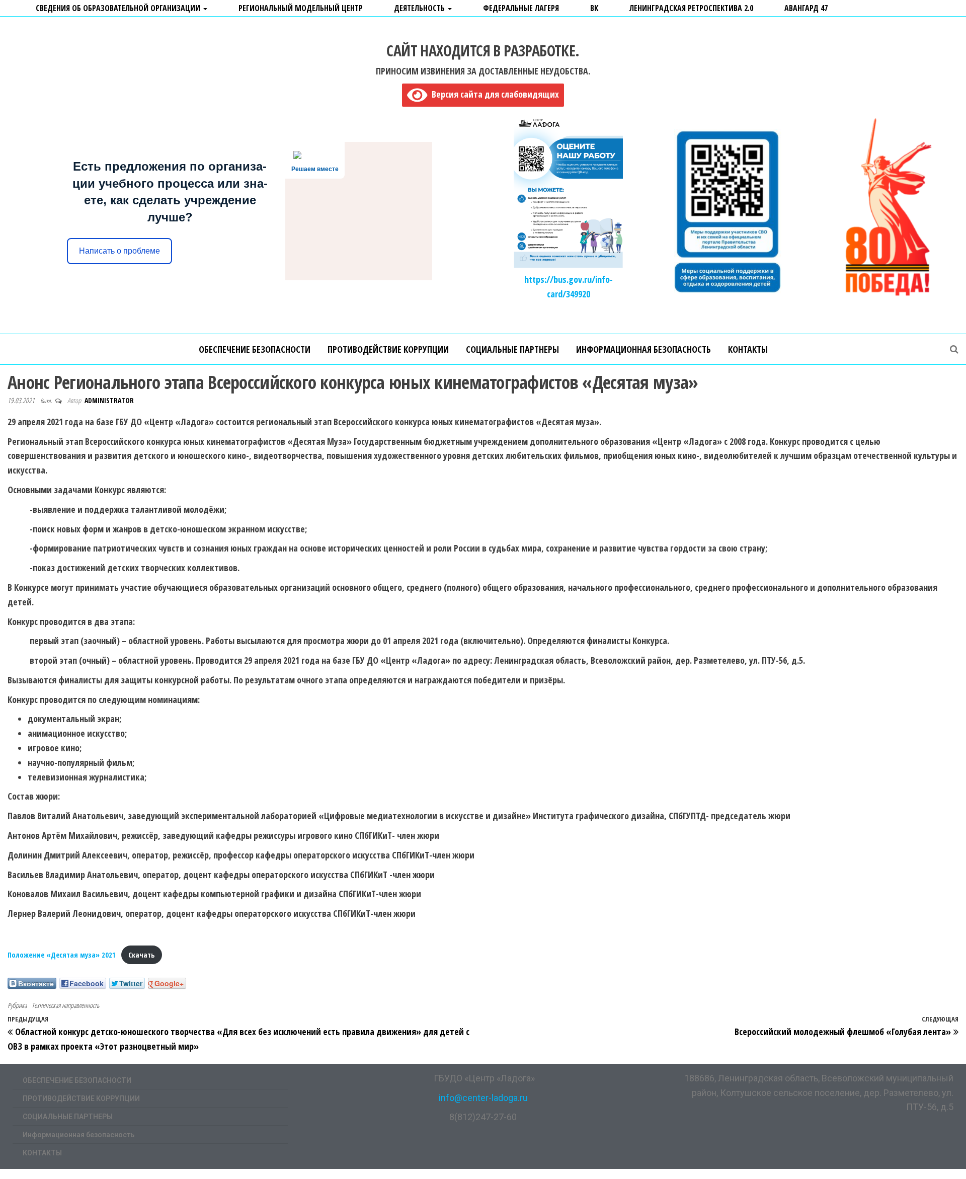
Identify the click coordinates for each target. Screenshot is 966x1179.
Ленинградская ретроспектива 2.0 (691, 8)
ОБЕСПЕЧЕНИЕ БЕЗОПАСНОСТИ (254, 349)
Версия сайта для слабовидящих (493, 94)
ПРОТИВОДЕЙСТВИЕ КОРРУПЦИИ (388, 349)
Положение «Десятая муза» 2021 (62, 955)
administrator (109, 400)
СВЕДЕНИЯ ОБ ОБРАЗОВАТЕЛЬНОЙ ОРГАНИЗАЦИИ (119, 8)
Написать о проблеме (119, 251)
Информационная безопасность (643, 349)
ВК (594, 8)
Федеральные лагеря (521, 8)
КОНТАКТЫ (748, 349)
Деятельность (420, 8)
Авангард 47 (806, 8)
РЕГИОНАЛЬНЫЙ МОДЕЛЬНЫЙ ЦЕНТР (300, 8)
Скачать (141, 955)
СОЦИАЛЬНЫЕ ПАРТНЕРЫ (512, 349)
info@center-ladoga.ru (483, 1097)
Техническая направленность (65, 1005)
